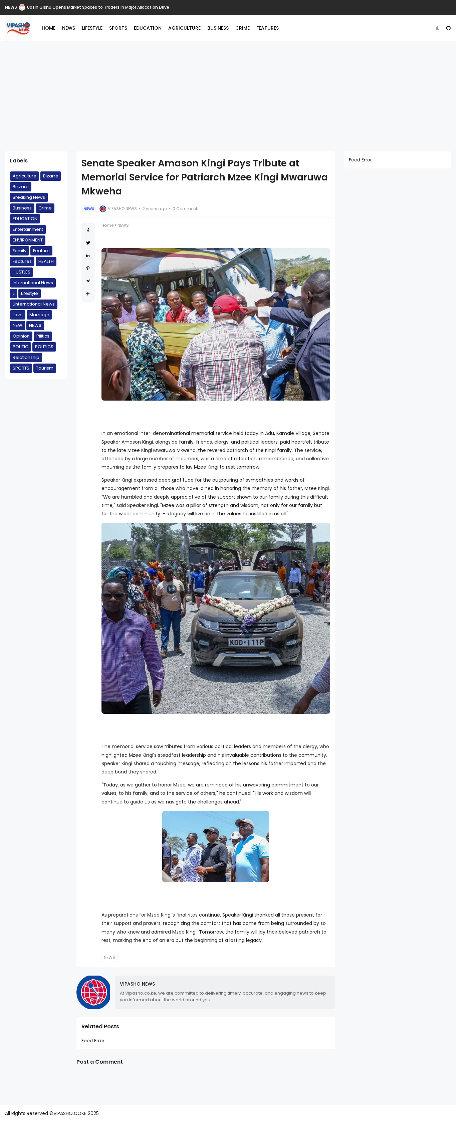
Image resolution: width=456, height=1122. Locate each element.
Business (22, 208)
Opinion (21, 336)
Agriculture (24, 176)
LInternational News (34, 304)
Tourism (44, 368)
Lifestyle (29, 293)
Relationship (26, 357)
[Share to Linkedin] (88, 255)
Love (18, 315)
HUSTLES (21, 272)
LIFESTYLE (92, 28)
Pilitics (42, 336)
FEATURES (267, 28)
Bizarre (50, 176)
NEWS (11, 7)
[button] (437, 28)
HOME (48, 28)
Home (107, 225)
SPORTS (118, 28)
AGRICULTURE (184, 28)
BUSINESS (218, 28)
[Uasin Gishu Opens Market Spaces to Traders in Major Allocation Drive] (22, 7)
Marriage (39, 315)
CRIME (242, 28)
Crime (45, 208)
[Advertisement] (228, 96)
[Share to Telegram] (88, 281)
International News (33, 282)
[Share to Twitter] (88, 243)
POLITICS (44, 347)
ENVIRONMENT (28, 240)
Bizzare (21, 186)
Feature (41, 250)
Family (19, 250)
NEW (17, 325)
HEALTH (46, 261)
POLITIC (20, 347)
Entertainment (28, 229)
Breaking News (29, 197)
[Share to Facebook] (88, 230)
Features (22, 261)
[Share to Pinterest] (87, 268)
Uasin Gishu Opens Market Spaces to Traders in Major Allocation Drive (98, 7)
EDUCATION (148, 28)
